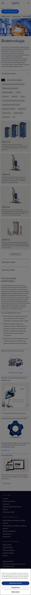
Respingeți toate (15, 587)
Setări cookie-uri (15, 592)
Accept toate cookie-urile (15, 583)
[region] (15, 582)
